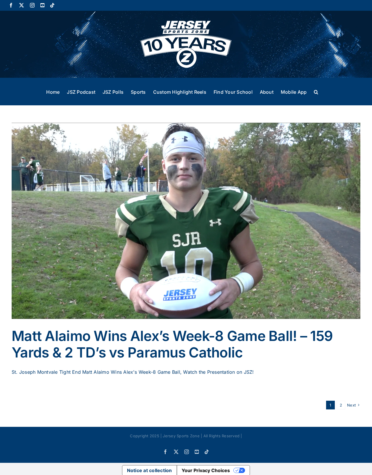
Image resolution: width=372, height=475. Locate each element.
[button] (316, 91)
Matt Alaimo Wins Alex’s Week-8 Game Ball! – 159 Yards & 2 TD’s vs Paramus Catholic (172, 344)
